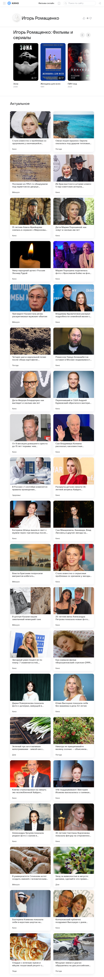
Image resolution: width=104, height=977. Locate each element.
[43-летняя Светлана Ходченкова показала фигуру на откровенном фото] (73, 824)
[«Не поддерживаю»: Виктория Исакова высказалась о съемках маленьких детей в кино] (73, 780)
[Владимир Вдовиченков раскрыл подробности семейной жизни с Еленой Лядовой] (73, 304)
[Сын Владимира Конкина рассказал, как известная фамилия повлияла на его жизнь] (73, 434)
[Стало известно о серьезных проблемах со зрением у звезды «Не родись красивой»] (73, 564)
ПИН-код (72, 84)
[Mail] (9, 3)
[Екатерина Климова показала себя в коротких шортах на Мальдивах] (30, 910)
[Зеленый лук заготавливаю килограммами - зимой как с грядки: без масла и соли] (30, 737)
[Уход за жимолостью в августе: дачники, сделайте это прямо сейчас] (73, 867)
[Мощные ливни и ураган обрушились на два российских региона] (73, 953)
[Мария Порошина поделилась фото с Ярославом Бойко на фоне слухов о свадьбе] (73, 261)
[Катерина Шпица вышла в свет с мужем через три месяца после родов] (30, 521)
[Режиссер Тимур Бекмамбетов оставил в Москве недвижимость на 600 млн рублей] (73, 348)
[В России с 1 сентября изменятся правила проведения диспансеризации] (30, 477)
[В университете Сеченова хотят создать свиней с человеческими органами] (30, 867)
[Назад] (82, 35)
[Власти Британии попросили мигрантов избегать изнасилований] (30, 564)
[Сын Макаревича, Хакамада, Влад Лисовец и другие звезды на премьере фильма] (73, 521)
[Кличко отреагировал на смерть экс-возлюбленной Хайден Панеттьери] (30, 780)
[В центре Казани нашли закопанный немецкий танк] (30, 607)
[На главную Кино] (15, 3)
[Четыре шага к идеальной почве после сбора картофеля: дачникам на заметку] (30, 348)
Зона (15, 84)
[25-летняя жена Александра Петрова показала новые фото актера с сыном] (73, 607)
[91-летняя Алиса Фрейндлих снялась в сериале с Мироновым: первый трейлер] (30, 218)
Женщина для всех (50, 84)
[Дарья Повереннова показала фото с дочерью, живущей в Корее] (30, 694)
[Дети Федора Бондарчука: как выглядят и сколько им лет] (30, 391)
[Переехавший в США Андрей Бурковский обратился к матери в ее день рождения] (73, 391)
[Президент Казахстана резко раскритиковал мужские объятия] (30, 304)
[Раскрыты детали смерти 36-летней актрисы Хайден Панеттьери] (73, 477)
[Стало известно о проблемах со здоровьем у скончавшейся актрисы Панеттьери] (30, 131)
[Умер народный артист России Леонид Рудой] (30, 261)
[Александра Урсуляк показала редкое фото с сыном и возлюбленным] (30, 824)
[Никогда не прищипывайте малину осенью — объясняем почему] (73, 737)
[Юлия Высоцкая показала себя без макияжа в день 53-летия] (73, 694)
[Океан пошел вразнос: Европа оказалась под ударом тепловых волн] (73, 131)
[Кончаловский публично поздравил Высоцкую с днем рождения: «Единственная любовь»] (73, 910)
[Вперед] (88, 35)
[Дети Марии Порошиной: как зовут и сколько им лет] (73, 218)
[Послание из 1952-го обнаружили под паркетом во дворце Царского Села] (30, 175)
